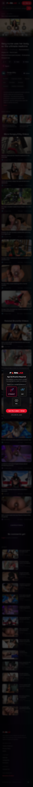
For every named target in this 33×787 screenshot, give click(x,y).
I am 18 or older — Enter (16, 411)
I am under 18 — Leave (16, 414)
